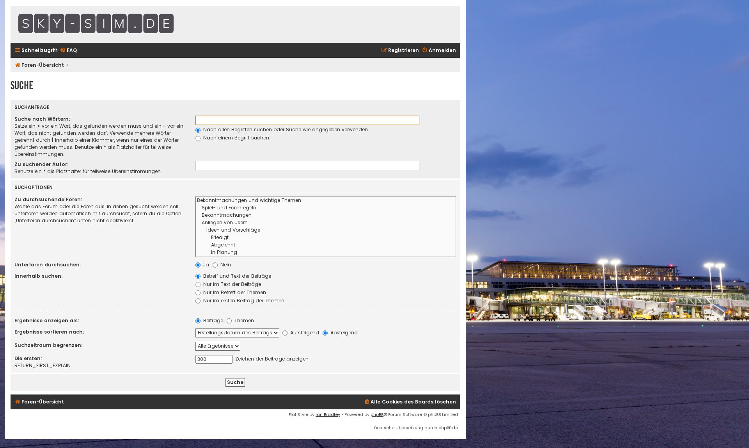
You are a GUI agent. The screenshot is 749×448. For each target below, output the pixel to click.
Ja (205, 264)
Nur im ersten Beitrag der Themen (243, 300)
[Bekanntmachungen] (325, 215)
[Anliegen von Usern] (325, 223)
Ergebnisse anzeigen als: (46, 320)
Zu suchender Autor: (41, 164)
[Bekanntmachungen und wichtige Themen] (325, 200)
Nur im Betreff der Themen (234, 292)
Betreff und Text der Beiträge (236, 276)
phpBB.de (448, 428)
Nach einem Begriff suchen (235, 137)
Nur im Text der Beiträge (231, 284)
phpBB (377, 414)
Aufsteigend (304, 332)
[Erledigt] (325, 237)
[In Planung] (325, 252)
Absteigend (343, 332)
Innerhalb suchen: (38, 276)
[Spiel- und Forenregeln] (325, 208)
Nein (225, 264)
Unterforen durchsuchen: (47, 264)
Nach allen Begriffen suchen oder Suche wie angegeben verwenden (285, 129)
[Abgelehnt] (325, 245)
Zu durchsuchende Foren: (48, 199)
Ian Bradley (328, 414)
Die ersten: (28, 358)
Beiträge (212, 320)
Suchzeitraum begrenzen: (48, 345)
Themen (243, 320)
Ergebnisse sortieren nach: (49, 331)
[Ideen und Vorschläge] (325, 230)
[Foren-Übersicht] (115, 24)
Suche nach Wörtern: (42, 119)
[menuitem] (68, 50)
